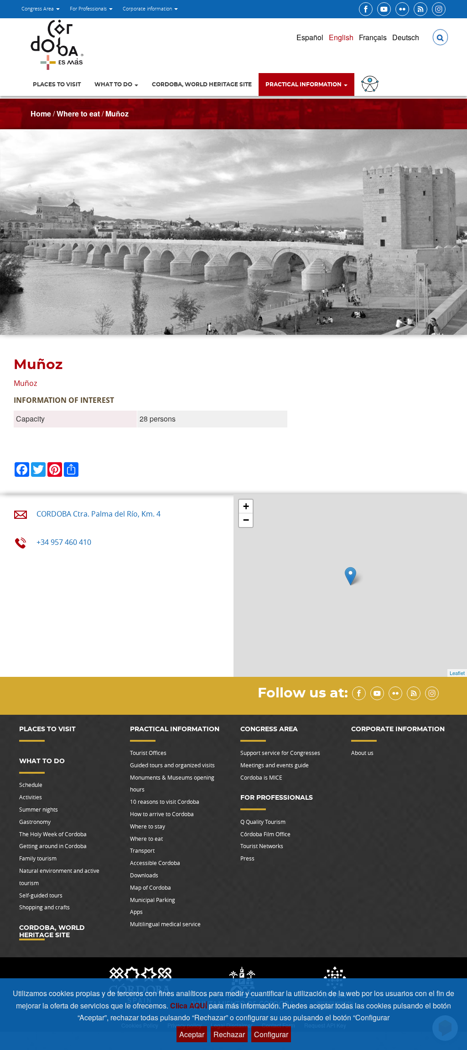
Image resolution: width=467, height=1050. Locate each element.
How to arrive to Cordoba (162, 814)
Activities (30, 797)
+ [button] (246, 506)
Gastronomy (35, 821)
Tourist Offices (148, 752)
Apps (136, 911)
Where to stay (147, 826)
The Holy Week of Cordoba (53, 834)
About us (362, 752)
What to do (114, 84)
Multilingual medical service (165, 924)
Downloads (144, 875)
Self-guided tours (40, 895)
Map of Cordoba (150, 887)
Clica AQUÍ (189, 1005)
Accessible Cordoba (155, 862)
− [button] (246, 520)
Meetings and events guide (274, 765)
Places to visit (57, 84)
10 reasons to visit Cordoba (164, 801)
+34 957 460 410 (63, 542)
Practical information (304, 84)
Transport (142, 850)
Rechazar (229, 1034)
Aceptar (191, 1034)
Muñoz (117, 113)
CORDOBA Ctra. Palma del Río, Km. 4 (98, 514)
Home (41, 113)
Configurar (271, 1034)
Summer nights (38, 809)
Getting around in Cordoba (53, 845)
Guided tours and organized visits (172, 765)
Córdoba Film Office (265, 834)
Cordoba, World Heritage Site (202, 84)
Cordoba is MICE (261, 777)
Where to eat (78, 113)
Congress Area (38, 8)
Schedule (30, 784)
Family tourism (38, 858)
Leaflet (457, 672)
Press (247, 858)
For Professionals (89, 8)
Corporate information (148, 8)
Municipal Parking (152, 899)
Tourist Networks (261, 845)
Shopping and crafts (44, 907)
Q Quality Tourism (262, 821)
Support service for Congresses (280, 752)
